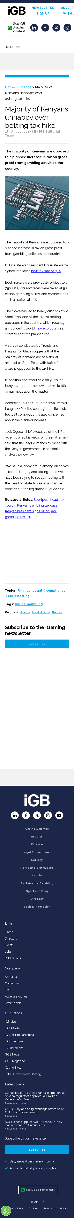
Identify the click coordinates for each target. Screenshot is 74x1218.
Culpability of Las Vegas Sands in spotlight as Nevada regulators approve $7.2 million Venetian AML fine (35, 1096)
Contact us (12, 983)
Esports (37, 836)
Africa (25, 612)
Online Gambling (29, 604)
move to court (47, 328)
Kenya (57, 612)
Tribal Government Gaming (23, 1074)
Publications (13, 958)
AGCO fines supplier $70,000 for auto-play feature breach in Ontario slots (33, 1123)
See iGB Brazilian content (16, 27)
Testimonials (13, 1003)
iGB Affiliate (12, 1028)
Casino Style (13, 1067)
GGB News (12, 1054)
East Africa (41, 612)
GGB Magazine (15, 1061)
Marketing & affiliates (37, 867)
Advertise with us (16, 996)
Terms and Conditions (56, 1208)
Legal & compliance (49, 590)
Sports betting (18, 596)
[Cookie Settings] (6, 1211)
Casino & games (37, 828)
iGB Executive (14, 1041)
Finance (24, 87)
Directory (11, 938)
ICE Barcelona (14, 1048)
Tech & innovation (37, 906)
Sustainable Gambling (37, 883)
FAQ (7, 990)
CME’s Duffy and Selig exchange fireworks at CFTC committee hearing (34, 1110)
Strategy (37, 899)
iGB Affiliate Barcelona (19, 1034)
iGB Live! (10, 1021)
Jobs (8, 951)
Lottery (37, 860)
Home (10, 87)
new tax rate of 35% (46, 271)
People (37, 875)
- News (22, 1103)
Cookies (33, 1208)
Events (9, 945)
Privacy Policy (15, 1208)
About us (11, 976)
